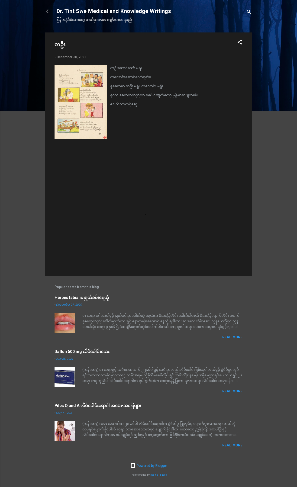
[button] (239, 43)
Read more (232, 337)
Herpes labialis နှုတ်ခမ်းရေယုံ (82, 297)
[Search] (249, 13)
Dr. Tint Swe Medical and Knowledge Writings (113, 11)
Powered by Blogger (151, 466)
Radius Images (158, 474)
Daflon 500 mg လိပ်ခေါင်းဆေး (82, 351)
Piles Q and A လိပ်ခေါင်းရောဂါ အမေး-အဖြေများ (98, 405)
